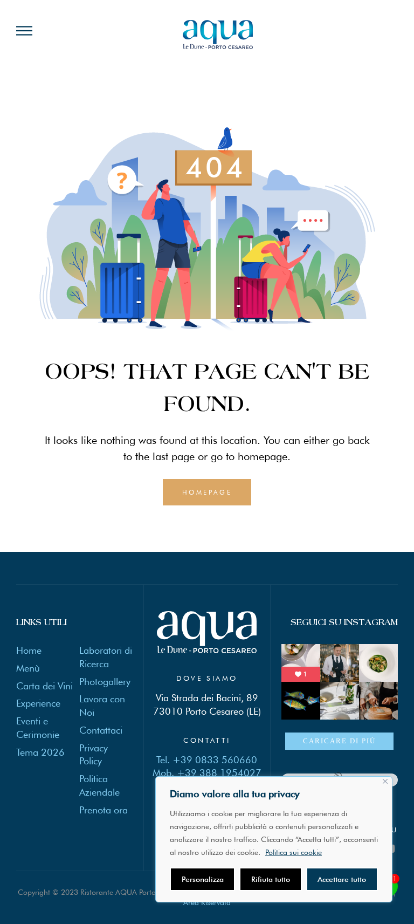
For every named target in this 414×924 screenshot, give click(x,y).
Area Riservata (207, 902)
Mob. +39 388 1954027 (207, 772)
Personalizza (203, 879)
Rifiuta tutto (270, 879)
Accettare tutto (342, 879)
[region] (273, 839)
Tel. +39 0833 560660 (206, 759)
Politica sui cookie (293, 852)
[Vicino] (385, 781)
